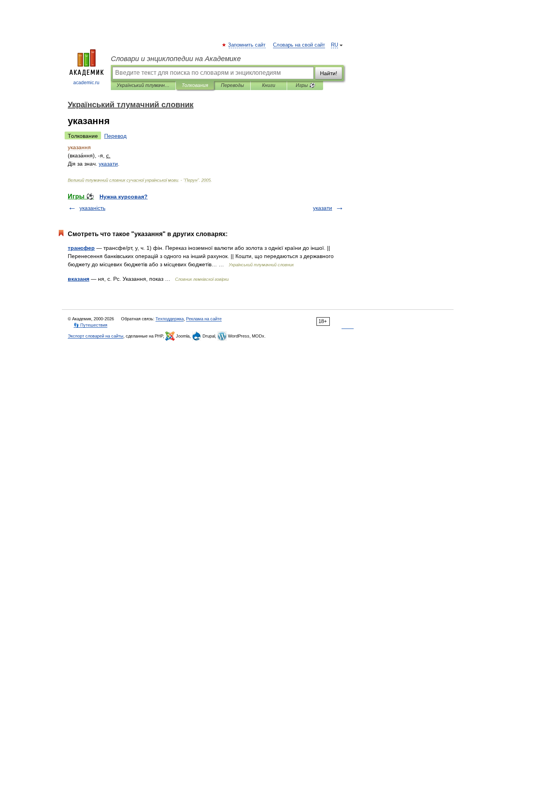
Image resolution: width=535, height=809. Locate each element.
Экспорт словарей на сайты (95, 336)
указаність (92, 208)
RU (334, 45)
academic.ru (86, 82)
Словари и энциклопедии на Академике (176, 59)
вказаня (78, 279)
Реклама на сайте (204, 318)
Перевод (115, 136)
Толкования (195, 85)
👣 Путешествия (90, 325)
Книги (268, 85)
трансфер (81, 248)
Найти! (328, 73)
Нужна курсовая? (123, 196)
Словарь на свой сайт (299, 45)
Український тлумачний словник (143, 85)
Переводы (232, 85)
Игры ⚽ (305, 85)
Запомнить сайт (247, 45)
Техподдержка (169, 318)
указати (322, 208)
